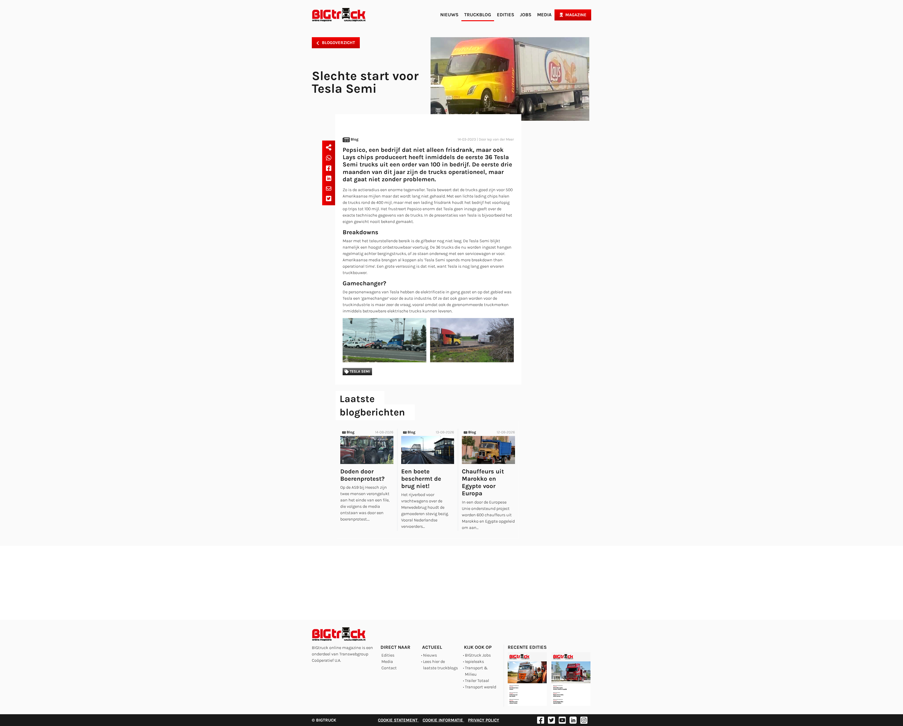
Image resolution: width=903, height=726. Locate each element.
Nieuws (449, 14)
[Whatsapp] (328, 157)
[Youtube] (562, 720)
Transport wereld (480, 687)
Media (544, 14)
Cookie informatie (443, 720)
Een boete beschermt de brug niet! (421, 479)
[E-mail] (328, 188)
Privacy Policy (483, 720)
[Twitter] (328, 198)
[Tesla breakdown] (472, 340)
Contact (389, 667)
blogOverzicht (338, 42)
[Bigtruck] (339, 15)
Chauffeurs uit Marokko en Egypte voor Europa (483, 482)
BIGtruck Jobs (478, 655)
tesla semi (359, 371)
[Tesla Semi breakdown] (384, 340)
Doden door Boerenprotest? (362, 475)
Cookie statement (398, 720)
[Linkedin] (328, 178)
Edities (505, 14)
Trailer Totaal (477, 680)
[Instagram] (583, 720)
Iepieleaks (474, 661)
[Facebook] (328, 168)
